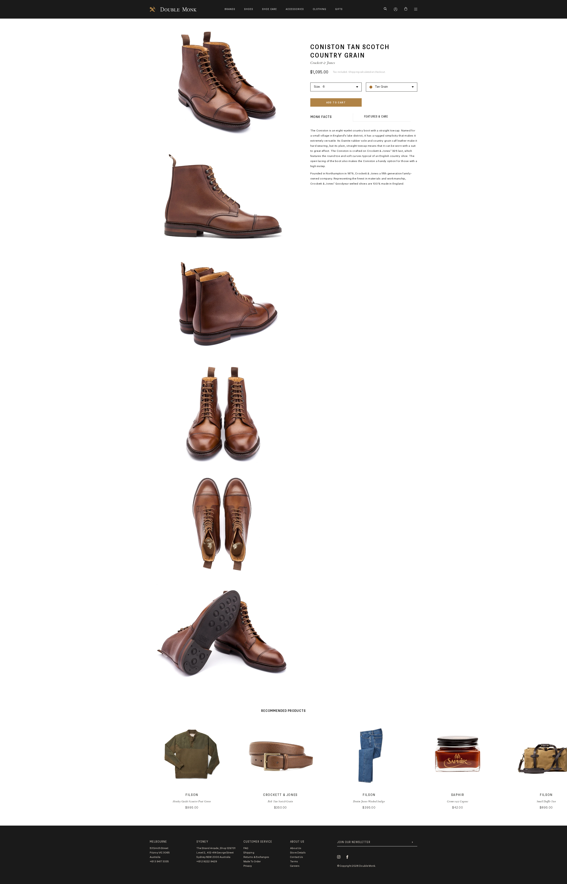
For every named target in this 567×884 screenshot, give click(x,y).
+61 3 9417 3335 (159, 861)
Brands (230, 9)
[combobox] (336, 86)
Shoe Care (269, 9)
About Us (295, 848)
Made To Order (252, 861)
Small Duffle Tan (546, 801)
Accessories (295, 9)
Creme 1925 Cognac (457, 801)
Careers (294, 866)
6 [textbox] (324, 86)
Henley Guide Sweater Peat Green (192, 801)
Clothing (319, 9)
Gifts (339, 9)
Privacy (247, 866)
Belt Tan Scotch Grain (280, 801)
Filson (191, 795)
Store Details (298, 852)
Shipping (248, 852)
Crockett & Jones (322, 63)
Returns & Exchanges (256, 857)
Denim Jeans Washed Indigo (369, 801)
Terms (294, 861)
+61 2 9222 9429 (206, 861)
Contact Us (296, 857)
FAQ (245, 848)
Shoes (248, 9)
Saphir (457, 795)
